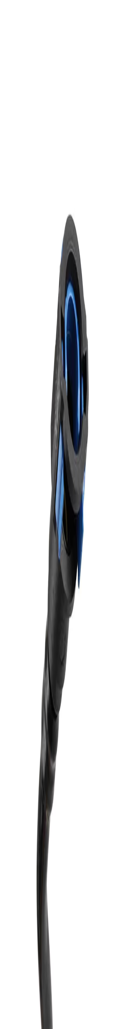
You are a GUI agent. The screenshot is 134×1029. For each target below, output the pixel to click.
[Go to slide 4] (7, 430)
